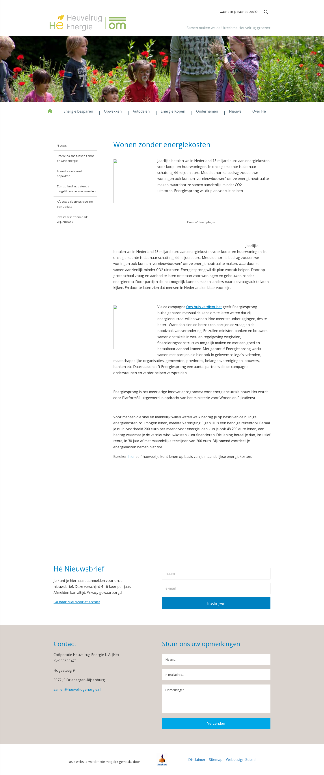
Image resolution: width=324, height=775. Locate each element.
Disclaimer (196, 759)
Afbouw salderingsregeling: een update (75, 204)
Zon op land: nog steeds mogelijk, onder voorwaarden (76, 188)
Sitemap (215, 759)
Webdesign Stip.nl (240, 759)
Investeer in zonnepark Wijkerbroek (72, 219)
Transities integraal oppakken (69, 173)
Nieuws (62, 145)
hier (131, 456)
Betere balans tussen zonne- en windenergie (76, 158)
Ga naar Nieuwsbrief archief (77, 602)
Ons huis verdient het (204, 306)
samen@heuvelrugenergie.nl (77, 689)
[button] (266, 12)
